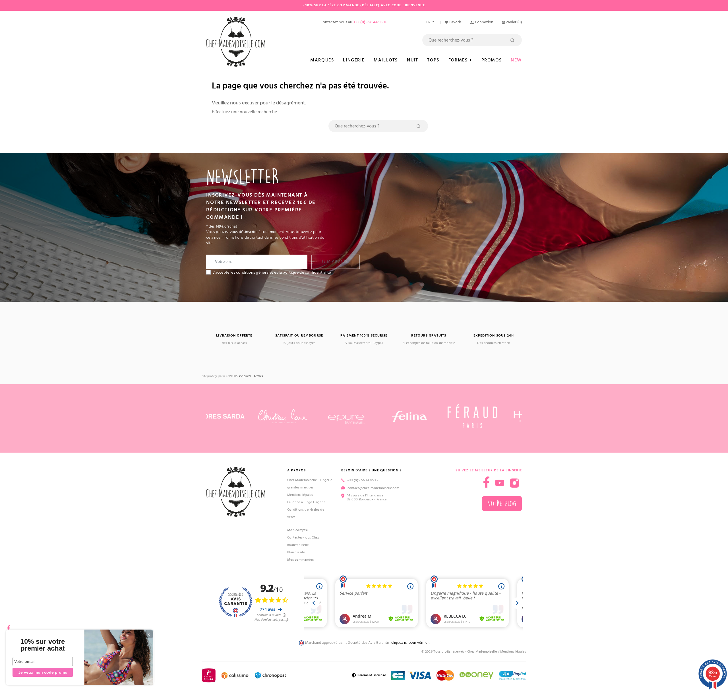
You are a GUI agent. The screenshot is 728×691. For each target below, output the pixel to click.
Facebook (8, 626)
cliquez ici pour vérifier (410, 642)
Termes (258, 376)
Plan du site (296, 552)
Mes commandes (300, 559)
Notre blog (501, 503)
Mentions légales (300, 494)
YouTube (499, 483)
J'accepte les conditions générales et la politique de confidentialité (272, 272)
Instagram (514, 483)
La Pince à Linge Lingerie (306, 502)
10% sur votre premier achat (42, 645)
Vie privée (245, 376)
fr (428, 22)
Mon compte (297, 530)
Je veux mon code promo (42, 672)
